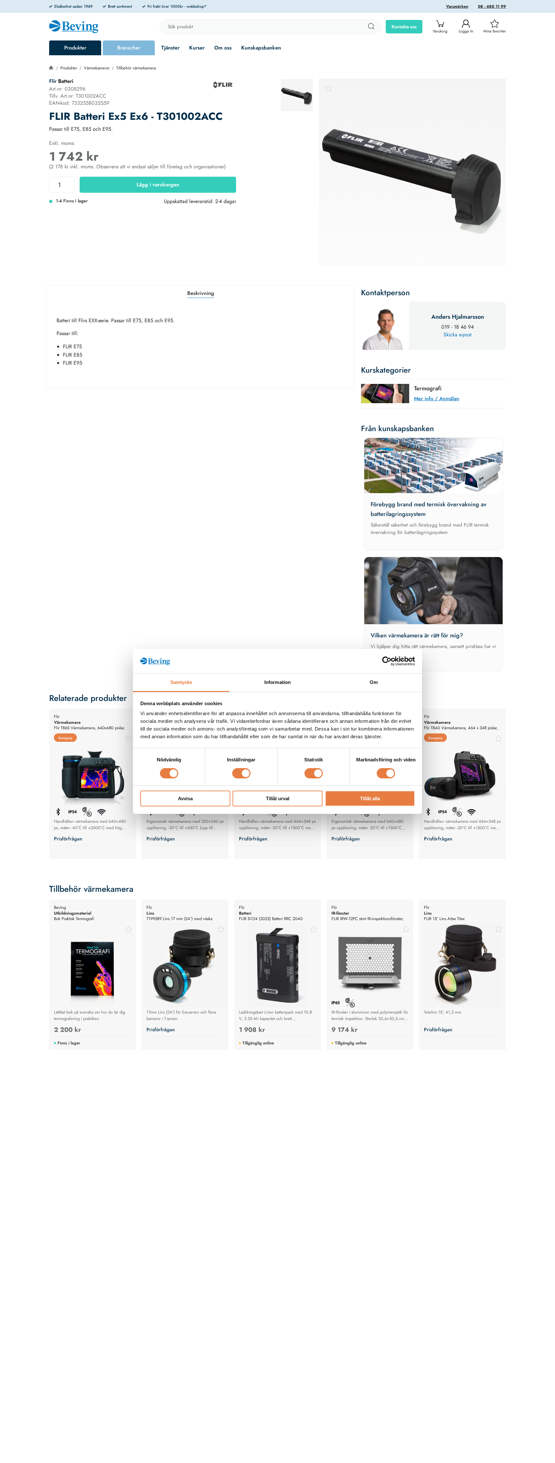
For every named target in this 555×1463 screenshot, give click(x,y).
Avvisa (185, 799)
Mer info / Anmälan (436, 398)
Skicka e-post (457, 334)
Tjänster (170, 47)
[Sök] (371, 26)
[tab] (297, 95)
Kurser (197, 47)
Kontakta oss (404, 26)
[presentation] (296, 95)
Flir (53, 81)
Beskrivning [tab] (200, 293)
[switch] (241, 773)
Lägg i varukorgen (158, 184)
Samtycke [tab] (181, 682)
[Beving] (73, 27)
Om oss (223, 47)
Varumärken (457, 6)
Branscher (128, 47)
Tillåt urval (277, 799)
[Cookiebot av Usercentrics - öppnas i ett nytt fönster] (387, 661)
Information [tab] (277, 682)
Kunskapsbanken (261, 47)
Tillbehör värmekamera (136, 68)
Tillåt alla (370, 799)
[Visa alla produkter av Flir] (223, 85)
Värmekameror (97, 68)
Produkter (75, 47)
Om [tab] (374, 682)
